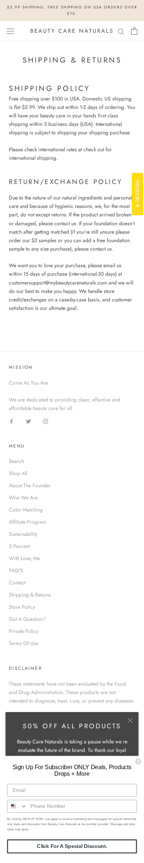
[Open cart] (134, 31)
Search (16, 461)
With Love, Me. (25, 558)
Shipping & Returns (30, 594)
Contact (17, 582)
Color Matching (26, 509)
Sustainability (23, 534)
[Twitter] (28, 421)
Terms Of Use (23, 643)
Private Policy (23, 631)
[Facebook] (11, 421)
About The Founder (30, 485)
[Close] (130, 720)
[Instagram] (45, 421)
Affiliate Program (27, 522)
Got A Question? (27, 619)
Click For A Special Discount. (72, 846)
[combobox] (17, 806)
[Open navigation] (10, 31)
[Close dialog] (138, 761)
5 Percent (19, 546)
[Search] (121, 31)
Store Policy (22, 607)
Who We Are (23, 497)
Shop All (18, 473)
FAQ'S (16, 570)
